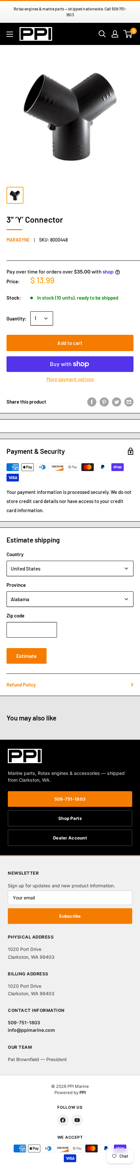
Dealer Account (70, 837)
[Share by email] (128, 402)
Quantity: (16, 318)
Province (16, 585)
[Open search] (102, 33)
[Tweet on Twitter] (116, 402)
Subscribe (70, 916)
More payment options (70, 379)
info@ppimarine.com (31, 1030)
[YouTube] (77, 1120)
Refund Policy (21, 685)
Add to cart (69, 343)
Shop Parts (70, 818)
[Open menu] (10, 34)
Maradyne (18, 240)
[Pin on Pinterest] (104, 402)
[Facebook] (63, 1120)
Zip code (15, 615)
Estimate (26, 656)
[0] (128, 34)
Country (15, 554)
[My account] (115, 33)
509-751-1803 (70, 799)
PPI (82, 1092)
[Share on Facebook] (91, 402)
